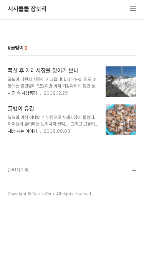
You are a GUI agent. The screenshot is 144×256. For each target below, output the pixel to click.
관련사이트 (18, 170)
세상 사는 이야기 (22, 131)
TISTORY (18, 183)
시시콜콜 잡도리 (27, 9)
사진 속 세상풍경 (22, 93)
